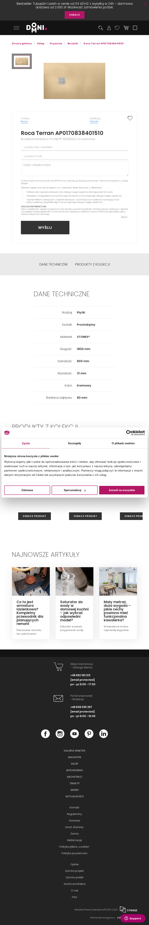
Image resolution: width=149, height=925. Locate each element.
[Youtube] (74, 737)
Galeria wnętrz (74, 750)
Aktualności (74, 796)
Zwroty (74, 833)
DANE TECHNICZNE (53, 264)
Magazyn (74, 757)
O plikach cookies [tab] (123, 443)
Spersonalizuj (72, 490)
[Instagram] (60, 737)
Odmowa (27, 490)
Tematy (74, 783)
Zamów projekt (74, 871)
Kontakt (74, 807)
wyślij (45, 227)
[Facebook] (45, 737)
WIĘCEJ (124, 217)
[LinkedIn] (103, 737)
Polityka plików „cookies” (74, 847)
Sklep (74, 764)
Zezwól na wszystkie (122, 490)
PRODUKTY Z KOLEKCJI (92, 264)
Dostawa (74, 820)
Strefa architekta (74, 884)
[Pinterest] (89, 737)
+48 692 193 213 (80, 675)
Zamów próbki (74, 877)
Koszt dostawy (74, 827)
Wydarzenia (74, 770)
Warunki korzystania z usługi (114, 180)
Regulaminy (74, 814)
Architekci (74, 777)
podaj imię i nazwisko (39, 147)
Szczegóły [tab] (74, 443)
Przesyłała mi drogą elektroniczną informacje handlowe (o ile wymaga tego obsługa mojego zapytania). (74, 196)
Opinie (75, 864)
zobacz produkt (34, 516)
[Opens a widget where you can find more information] (132, 918)
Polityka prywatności (88, 180)
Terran (94, 121)
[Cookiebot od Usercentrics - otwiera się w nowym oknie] (129, 433)
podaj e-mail (33, 156)
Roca (24, 121)
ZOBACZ (74, 14)
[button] (22, 61)
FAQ (74, 897)
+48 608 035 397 (81, 707)
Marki (75, 790)
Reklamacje (74, 840)
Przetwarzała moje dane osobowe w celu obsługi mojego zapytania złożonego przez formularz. (70, 192)
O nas (74, 890)
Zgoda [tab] (26, 443)
